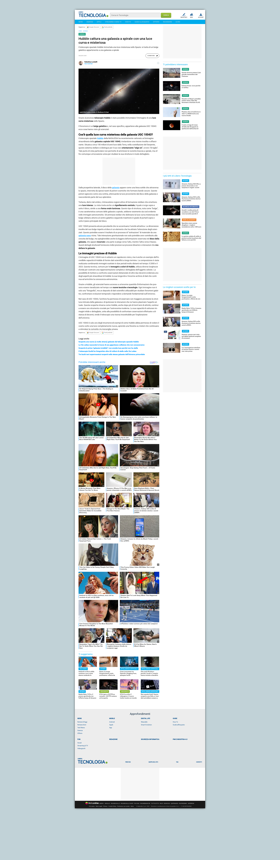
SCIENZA (85, 31)
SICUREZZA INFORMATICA (190, 206)
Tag (177, 762)
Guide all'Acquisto (179, 725)
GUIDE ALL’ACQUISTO (189, 220)
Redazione (113, 739)
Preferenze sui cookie (123, 806)
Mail (191, 17)
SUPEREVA (191, 803)
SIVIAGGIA (167, 803)
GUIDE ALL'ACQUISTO (142, 22)
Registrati (184, 17)
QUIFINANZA (174, 803)
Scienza (80, 730)
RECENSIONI (167, 22)
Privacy (105, 806)
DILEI (161, 803)
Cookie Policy (112, 806)
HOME (80, 31)
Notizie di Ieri (81, 725)
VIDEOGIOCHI (104, 691)
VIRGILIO (107, 803)
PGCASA (136, 803)
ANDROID (89, 22)
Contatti (199, 762)
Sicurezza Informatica (150, 739)
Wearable (144, 722)
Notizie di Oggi (82, 722)
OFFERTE (156, 22)
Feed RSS (128, 762)
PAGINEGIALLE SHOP (127, 803)
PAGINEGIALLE (115, 803)
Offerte (79, 733)
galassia (115, 187)
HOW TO (128, 22)
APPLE (99, 22)
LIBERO (101, 803)
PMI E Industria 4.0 (180, 739)
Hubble (100, 138)
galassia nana (85, 235)
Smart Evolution (146, 725)
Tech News (81, 727)
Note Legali (99, 806)
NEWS (81, 22)
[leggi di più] (158, 63)
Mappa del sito (153, 762)
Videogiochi (81, 748)
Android (112, 722)
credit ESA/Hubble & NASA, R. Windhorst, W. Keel (94, 112)
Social (79, 743)
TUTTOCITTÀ (155, 803)
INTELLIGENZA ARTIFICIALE (129, 669)
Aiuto (132, 806)
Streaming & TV (82, 745)
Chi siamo (92, 806)
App (110, 727)
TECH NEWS (83, 669)
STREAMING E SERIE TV (113, 22)
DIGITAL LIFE (145, 718)
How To (175, 722)
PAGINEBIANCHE (145, 803)
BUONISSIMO (183, 803)
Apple (111, 725)
